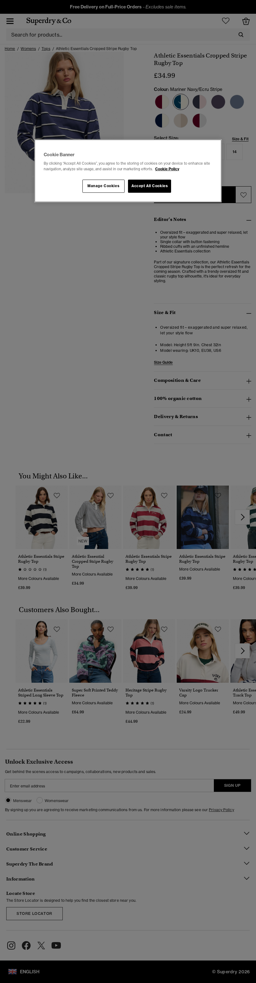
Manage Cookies (103, 185)
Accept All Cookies (149, 185)
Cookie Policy (167, 169)
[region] (128, 170)
